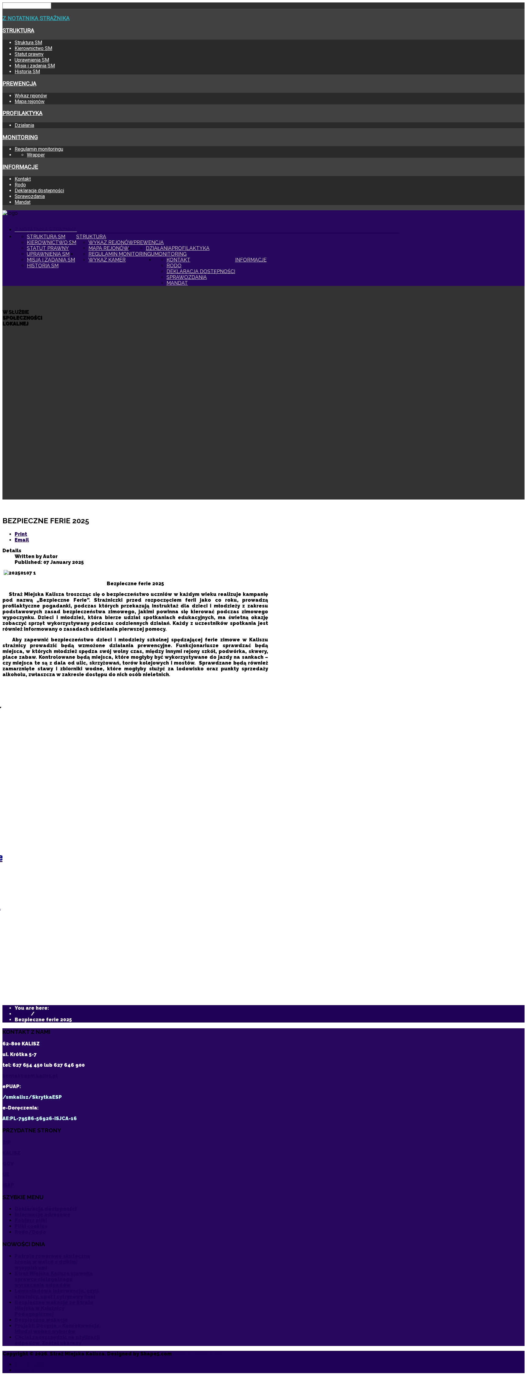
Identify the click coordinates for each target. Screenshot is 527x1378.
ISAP (8, 1185)
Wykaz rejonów (31, 96)
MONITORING (20, 137)
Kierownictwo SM (33, 48)
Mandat (22, 202)
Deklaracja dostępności (39, 190)
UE (5, 1174)
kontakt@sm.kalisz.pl (30, 1076)
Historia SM (27, 71)
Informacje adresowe (42, 1214)
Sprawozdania (30, 196)
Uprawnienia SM (32, 60)
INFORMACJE (20, 167)
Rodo (20, 185)
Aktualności (30, 1364)
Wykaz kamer (107, 260)
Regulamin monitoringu (39, 149)
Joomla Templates (197, 1354)
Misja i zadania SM (35, 66)
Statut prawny (29, 54)
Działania (24, 125)
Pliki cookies (31, 1226)
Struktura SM (28, 42)
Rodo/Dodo (30, 1232)
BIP (6, 1142)
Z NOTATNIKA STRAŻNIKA (36, 18)
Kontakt (23, 179)
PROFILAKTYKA (22, 113)
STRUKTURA (18, 30)
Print (21, 534)
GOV (8, 1164)
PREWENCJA (19, 83)
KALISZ (11, 1153)
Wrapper (36, 155)
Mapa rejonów (30, 101)
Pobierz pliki (31, 1220)
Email (22, 540)
